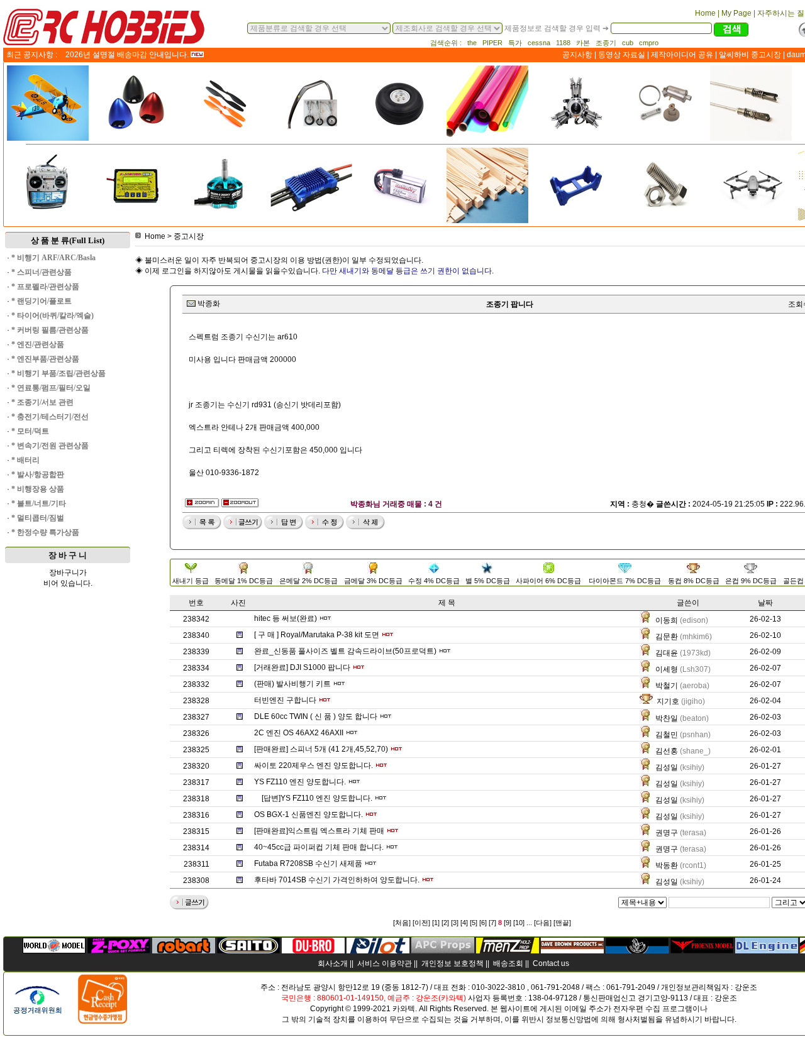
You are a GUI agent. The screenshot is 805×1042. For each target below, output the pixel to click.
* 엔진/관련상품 (37, 344)
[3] (454, 922)
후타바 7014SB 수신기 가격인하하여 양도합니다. (336, 879)
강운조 (746, 987)
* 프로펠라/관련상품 (45, 286)
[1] (436, 922)
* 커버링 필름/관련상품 (50, 330)
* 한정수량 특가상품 (45, 532)
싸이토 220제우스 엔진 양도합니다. (313, 765)
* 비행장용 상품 (37, 489)
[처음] (402, 922)
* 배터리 (25, 460)
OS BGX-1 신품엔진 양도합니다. (308, 814)
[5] (473, 922)
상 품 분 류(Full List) (67, 240)
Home (155, 236)
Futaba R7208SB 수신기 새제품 (308, 863)
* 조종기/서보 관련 (42, 402)
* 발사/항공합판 (37, 474)
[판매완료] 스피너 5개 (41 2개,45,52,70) (321, 749)
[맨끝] (562, 922)
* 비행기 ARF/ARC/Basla (53, 257)
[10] (519, 922)
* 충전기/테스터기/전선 (50, 416)
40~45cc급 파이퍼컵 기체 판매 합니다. (319, 847)
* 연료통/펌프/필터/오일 (51, 387)
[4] (464, 922)
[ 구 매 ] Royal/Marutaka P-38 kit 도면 (316, 634)
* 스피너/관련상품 (41, 272)
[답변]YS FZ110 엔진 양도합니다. (317, 798)
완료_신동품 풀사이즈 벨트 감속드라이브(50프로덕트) (345, 651)
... (529, 922)
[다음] (543, 922)
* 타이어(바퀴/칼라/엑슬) (52, 315)
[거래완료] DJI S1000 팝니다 (302, 667)
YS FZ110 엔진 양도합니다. (300, 781)
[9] (507, 922)
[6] (483, 922)
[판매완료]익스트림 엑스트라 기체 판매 (319, 830)
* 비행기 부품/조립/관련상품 (58, 373)
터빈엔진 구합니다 (285, 700)
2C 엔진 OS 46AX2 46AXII (298, 732)
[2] (445, 922)
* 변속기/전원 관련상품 (50, 445)
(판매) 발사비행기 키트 (292, 683)
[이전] (421, 922)
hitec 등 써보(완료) (285, 618)
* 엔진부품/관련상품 (45, 358)
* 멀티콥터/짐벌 (37, 517)
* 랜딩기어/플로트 (41, 301)
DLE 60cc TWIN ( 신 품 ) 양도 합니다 (315, 716)
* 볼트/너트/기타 (38, 503)
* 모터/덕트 (30, 431)
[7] (492, 922)
